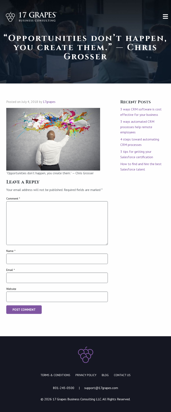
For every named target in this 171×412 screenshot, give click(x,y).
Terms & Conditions (55, 375)
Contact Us (122, 375)
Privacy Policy (85, 375)
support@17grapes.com (101, 388)
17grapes (49, 102)
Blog (105, 375)
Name (10, 251)
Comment (13, 198)
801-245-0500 (63, 388)
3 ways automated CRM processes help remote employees (137, 126)
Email (10, 270)
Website (11, 289)
